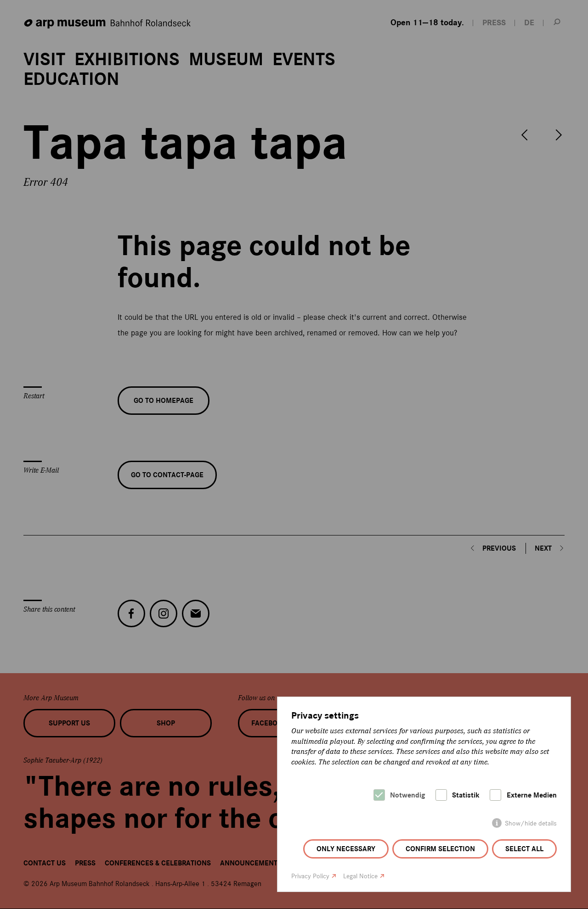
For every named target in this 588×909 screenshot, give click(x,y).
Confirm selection (440, 849)
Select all (524, 849)
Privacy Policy (310, 876)
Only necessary (346, 849)
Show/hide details (531, 823)
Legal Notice (360, 876)
